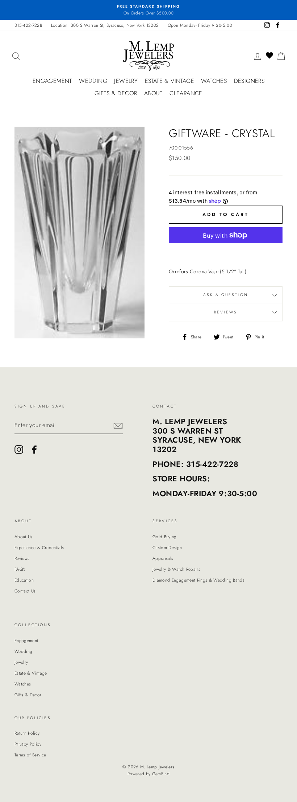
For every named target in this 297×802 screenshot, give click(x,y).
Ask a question (225, 294)
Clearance (186, 93)
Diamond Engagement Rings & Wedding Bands (198, 580)
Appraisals (162, 558)
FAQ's (20, 569)
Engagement (52, 81)
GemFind (161, 774)
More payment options (225, 252)
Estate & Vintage (169, 81)
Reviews (21, 558)
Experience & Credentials (39, 547)
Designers (249, 81)
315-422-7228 (28, 25)
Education (24, 580)
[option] (148, 10)
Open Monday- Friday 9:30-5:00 (200, 25)
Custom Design (167, 547)
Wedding (93, 81)
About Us (23, 536)
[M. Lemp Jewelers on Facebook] (34, 449)
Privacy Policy (27, 744)
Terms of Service (30, 755)
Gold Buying (164, 536)
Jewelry (126, 81)
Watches (214, 81)
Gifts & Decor (116, 93)
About (153, 93)
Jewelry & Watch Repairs (176, 569)
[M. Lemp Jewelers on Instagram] (18, 449)
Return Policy (27, 733)
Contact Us (25, 591)
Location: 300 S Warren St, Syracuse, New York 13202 (105, 25)
